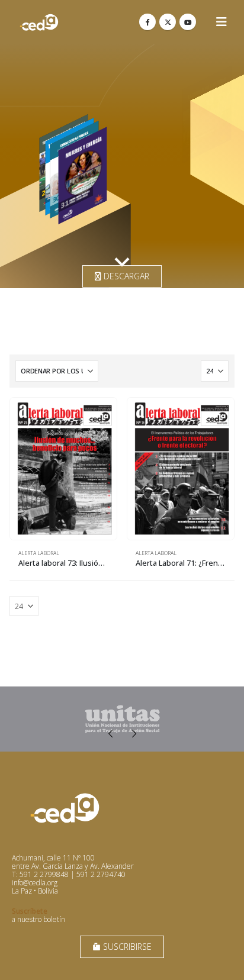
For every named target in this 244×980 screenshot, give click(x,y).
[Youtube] (187, 22)
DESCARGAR (125, 276)
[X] (167, 22)
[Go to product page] (63, 469)
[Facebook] (147, 22)
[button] (221, 22)
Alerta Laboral (38, 553)
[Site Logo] (39, 22)
